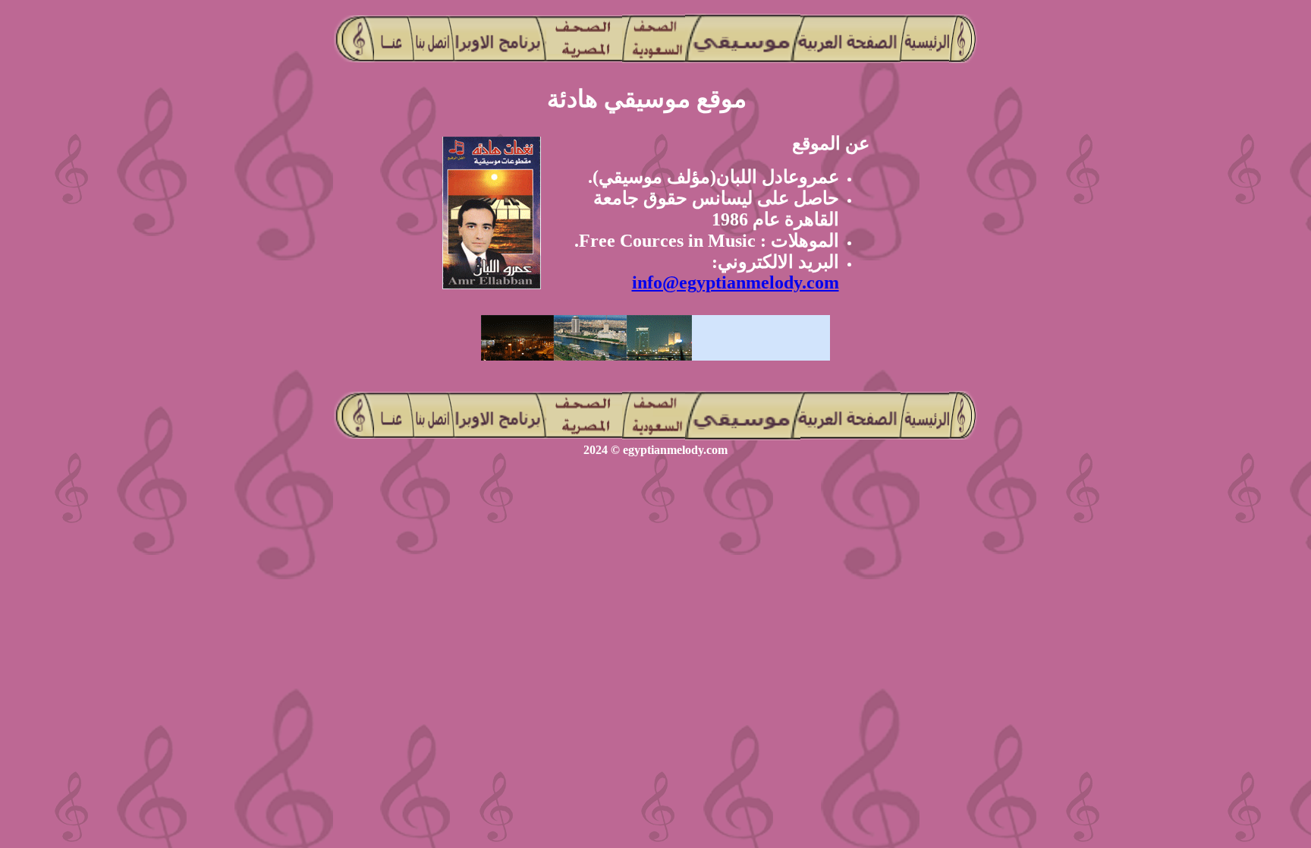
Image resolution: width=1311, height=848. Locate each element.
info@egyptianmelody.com (735, 282)
